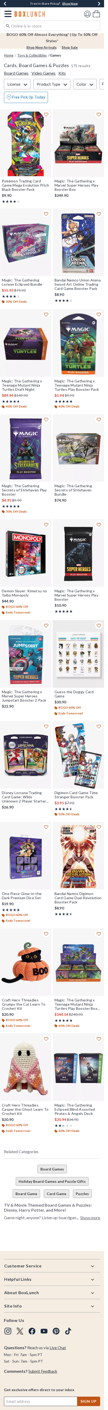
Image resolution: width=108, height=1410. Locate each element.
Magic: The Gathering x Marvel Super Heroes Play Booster (76, 595)
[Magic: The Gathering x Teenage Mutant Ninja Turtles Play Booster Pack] (78, 343)
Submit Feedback (42, 1371)
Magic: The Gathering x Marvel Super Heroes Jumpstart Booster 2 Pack (24, 696)
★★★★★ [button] (9, 201)
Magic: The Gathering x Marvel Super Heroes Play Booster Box (76, 185)
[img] (8, 1331)
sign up (88, 1401)
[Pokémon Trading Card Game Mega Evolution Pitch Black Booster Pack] (25, 143)
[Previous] (5, 4)
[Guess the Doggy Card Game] (78, 654)
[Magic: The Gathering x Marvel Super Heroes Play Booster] (78, 553)
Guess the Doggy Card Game (74, 694)
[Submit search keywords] (8, 25)
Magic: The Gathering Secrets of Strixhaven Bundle (73, 490)
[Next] (99, 4)
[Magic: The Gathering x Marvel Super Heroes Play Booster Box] (78, 143)
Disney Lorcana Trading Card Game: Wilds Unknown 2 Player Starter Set (24, 797)
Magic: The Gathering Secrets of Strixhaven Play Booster (24, 490)
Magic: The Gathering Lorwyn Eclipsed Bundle (22, 282)
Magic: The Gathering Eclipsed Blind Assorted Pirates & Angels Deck (75, 1109)
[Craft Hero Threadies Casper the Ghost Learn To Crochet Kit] (25, 1067)
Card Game (56, 1193)
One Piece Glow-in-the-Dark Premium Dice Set (22, 896)
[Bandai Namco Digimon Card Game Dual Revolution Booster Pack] (78, 856)
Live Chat (58, 1347)
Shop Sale (70, 47)
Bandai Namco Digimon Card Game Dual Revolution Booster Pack (78, 898)
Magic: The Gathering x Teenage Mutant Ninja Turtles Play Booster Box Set (76, 1004)
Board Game (26, 1193)
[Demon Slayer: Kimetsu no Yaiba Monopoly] (25, 553)
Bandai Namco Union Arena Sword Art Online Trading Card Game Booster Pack (78, 284)
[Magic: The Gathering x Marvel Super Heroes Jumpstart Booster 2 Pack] (25, 654)
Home (8, 55)
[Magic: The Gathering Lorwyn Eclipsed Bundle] (25, 242)
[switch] (26, 97)
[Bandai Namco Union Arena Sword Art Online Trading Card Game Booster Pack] (78, 242)
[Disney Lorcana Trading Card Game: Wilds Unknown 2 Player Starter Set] (25, 755)
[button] (7, 14)
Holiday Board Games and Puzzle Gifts (52, 1181)
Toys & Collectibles (32, 55)
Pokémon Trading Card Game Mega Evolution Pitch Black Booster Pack (25, 185)
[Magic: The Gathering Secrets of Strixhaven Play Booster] (25, 448)
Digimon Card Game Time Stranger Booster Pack (76, 795)
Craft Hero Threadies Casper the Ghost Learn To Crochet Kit (25, 1109)
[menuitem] (96, 13)
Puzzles (82, 1193)
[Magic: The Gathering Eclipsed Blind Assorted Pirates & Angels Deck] (78, 1067)
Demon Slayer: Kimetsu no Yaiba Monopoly (24, 593)
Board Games (52, 1169)
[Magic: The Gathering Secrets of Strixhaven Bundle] (78, 448)
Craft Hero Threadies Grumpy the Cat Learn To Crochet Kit (23, 1004)
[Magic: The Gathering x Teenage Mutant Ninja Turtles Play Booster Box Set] (78, 962)
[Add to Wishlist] (46, 114)
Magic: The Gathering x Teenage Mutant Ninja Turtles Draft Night (22, 385)
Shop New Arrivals (41, 47)
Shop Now (70, 4)
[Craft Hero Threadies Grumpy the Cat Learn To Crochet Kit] (25, 962)
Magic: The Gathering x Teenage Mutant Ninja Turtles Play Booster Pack (77, 385)
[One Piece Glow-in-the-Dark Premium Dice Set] (25, 856)
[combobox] (52, 25)
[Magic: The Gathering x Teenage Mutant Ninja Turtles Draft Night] (25, 343)
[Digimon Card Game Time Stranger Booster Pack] (78, 755)
